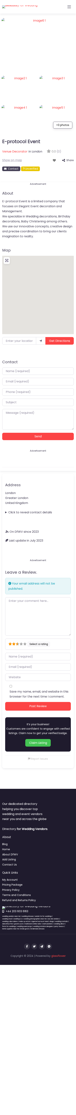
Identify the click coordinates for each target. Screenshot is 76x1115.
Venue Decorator (14, 151)
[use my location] (41, 340)
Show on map (12, 160)
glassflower (58, 956)
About (7, 193)
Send (38, 436)
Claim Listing (38, 743)
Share (70, 160)
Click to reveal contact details (30, 512)
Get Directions (59, 341)
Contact (13, 169)
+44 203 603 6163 (17, 911)
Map (6, 250)
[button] (38, 292)
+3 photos (62, 125)
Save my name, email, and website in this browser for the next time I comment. (39, 694)
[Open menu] (69, 7)
